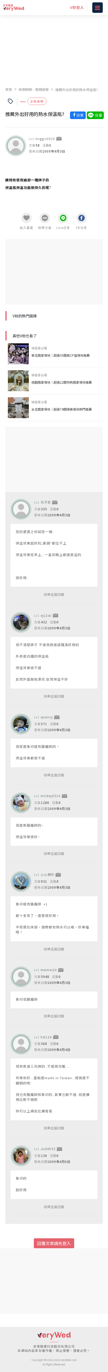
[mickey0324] (21, 803)
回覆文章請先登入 (54, 1243)
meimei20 (49, 969)
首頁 (8, 89)
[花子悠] (21, 509)
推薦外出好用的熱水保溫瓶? (76, 89)
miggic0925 (45, 138)
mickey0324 (51, 795)
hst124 (46, 1037)
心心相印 (47, 874)
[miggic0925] (16, 146)
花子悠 (46, 502)
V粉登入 (77, 7)
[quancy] (21, 724)
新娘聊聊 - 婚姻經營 (34, 89)
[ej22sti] (21, 622)
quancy (47, 717)
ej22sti (46, 615)
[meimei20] (21, 977)
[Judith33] (21, 1156)
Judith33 (48, 1148)
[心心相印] (21, 881)
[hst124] (21, 1044)
